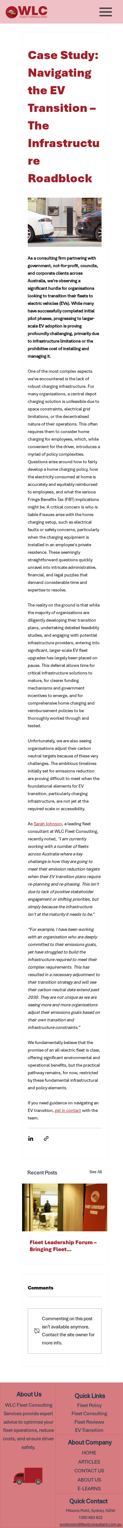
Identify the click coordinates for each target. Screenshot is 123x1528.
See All (96, 1171)
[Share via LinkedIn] (31, 1138)
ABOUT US (89, 1479)
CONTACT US (89, 1470)
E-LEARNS (89, 1488)
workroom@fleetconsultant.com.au (91, 1524)
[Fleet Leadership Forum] (64, 1207)
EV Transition (89, 1430)
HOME (89, 1452)
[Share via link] (46, 1138)
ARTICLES (89, 1462)
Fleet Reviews (89, 1422)
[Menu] (105, 12)
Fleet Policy (89, 1405)
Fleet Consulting (89, 1413)
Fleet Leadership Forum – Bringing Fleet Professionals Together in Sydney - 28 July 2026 (64, 1246)
